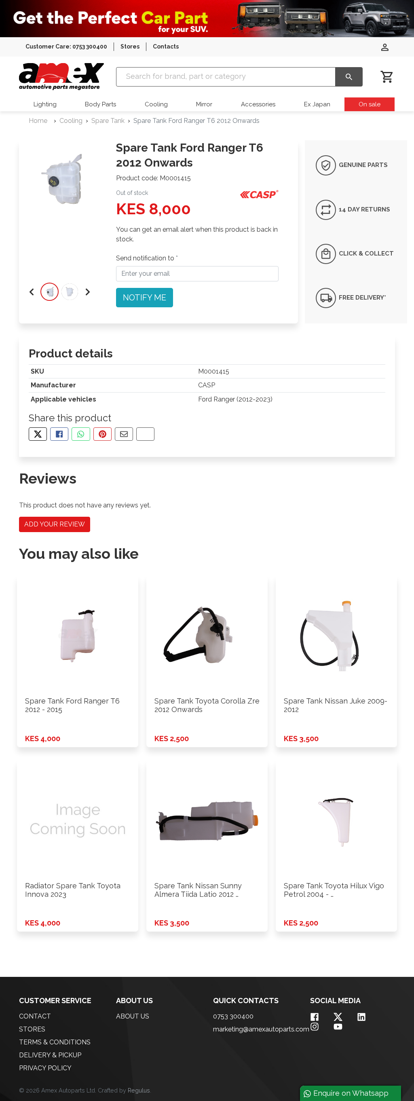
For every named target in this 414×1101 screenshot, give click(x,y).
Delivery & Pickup (50, 1055)
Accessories (258, 104)
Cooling (156, 104)
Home (38, 121)
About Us (132, 1016)
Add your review (54, 524)
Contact (35, 1016)
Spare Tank (108, 121)
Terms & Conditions (55, 1042)
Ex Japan (317, 104)
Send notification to (146, 258)
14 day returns (363, 209)
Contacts (166, 46)
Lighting (45, 104)
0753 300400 (233, 1016)
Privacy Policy (45, 1068)
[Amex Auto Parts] (61, 76)
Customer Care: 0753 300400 (66, 46)
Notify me (144, 297)
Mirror (204, 104)
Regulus (139, 1090)
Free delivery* (361, 297)
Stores (129, 46)
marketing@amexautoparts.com (261, 1029)
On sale (369, 104)
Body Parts (100, 104)
